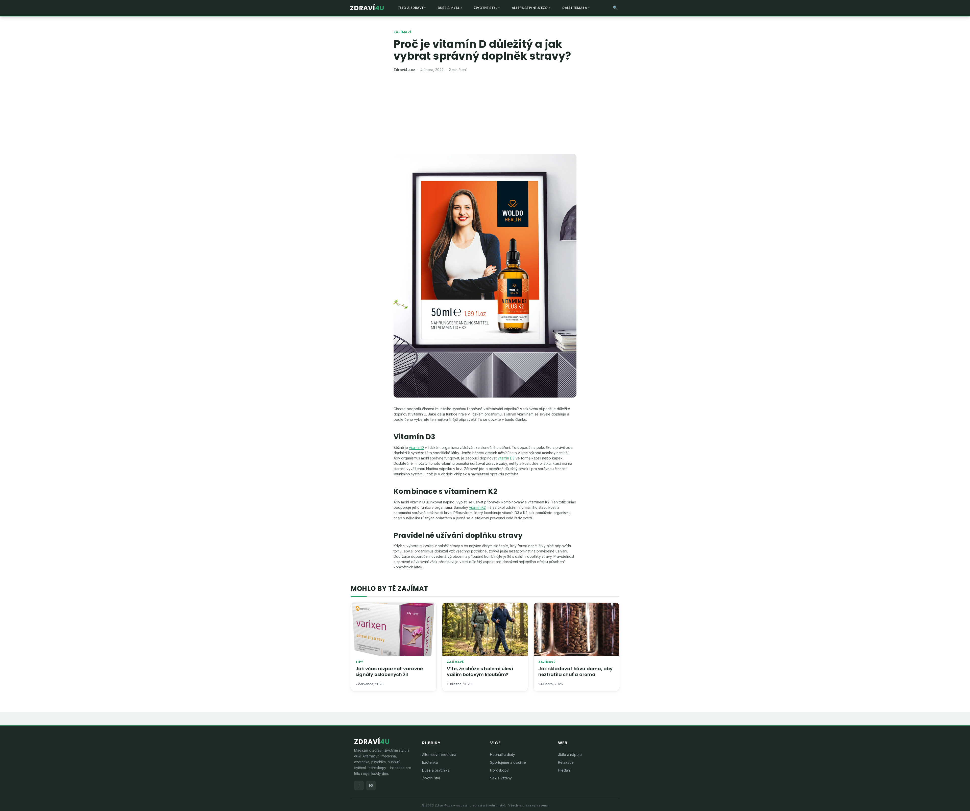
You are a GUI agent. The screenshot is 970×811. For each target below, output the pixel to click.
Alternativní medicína (439, 754)
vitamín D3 (506, 458)
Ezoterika (430, 762)
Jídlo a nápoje (570, 754)
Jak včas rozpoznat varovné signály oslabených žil (389, 671)
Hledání (564, 770)
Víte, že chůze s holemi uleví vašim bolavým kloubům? (480, 671)
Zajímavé (403, 32)
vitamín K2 (477, 507)
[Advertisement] (485, 115)
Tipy (359, 662)
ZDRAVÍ (367, 8)
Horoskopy (499, 770)
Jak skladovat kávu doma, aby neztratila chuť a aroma (575, 671)
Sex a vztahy (501, 778)
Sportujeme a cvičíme (508, 762)
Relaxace (566, 762)
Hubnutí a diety (502, 754)
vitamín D (416, 447)
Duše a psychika (436, 770)
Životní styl (431, 778)
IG (371, 785)
